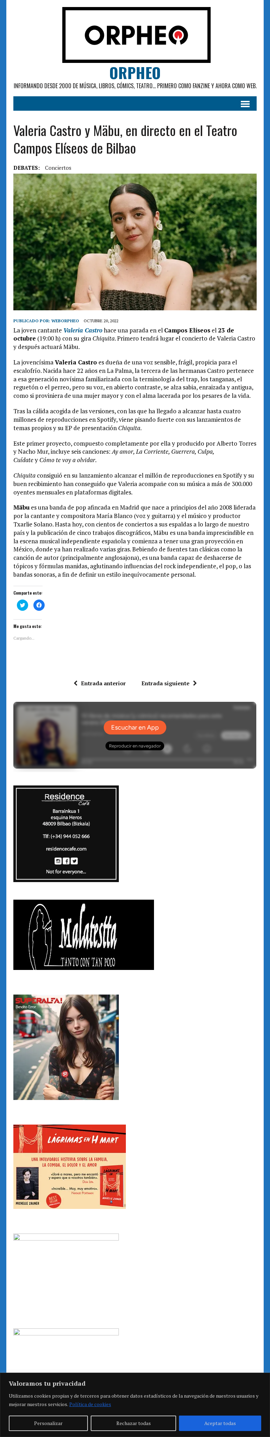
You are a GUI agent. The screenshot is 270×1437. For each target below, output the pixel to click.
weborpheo (65, 320)
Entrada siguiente (165, 683)
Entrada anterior (103, 683)
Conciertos (58, 167)
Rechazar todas (133, 1423)
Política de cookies (90, 1404)
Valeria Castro (82, 330)
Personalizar (48, 1423)
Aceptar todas (220, 1423)
